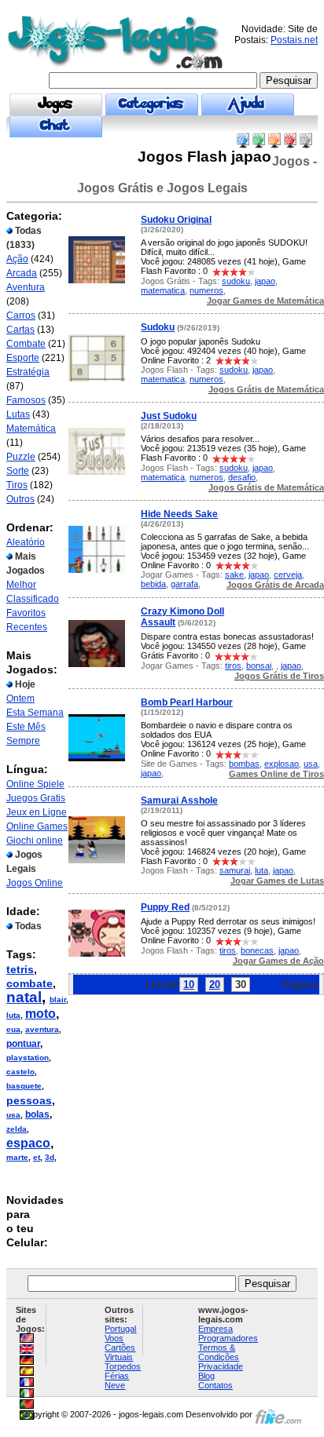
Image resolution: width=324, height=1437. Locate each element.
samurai (234, 870)
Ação (17, 258)
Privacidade (220, 1366)
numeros (206, 290)
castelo (20, 1071)
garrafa (184, 584)
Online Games (37, 826)
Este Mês (26, 726)
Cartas (20, 329)
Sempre (23, 740)
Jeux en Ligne (36, 812)
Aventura (25, 287)
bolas (37, 1114)
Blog (206, 1375)
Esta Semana (35, 712)
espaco (28, 1143)
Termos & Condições (218, 1352)
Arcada (21, 273)
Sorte (17, 470)
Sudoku (158, 327)
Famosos (26, 400)
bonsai (258, 665)
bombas (244, 763)
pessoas (29, 1100)
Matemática (31, 428)
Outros (20, 499)
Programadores (228, 1338)
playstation (27, 1057)
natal (24, 997)
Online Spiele (35, 784)
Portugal (120, 1328)
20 (214, 984)
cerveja (288, 574)
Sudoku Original (176, 219)
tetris (20, 969)
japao (265, 281)
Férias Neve (117, 1380)
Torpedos (123, 1366)
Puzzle (20, 456)
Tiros (17, 485)
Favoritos (26, 612)
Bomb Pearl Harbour (187, 702)
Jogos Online (34, 882)
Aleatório (25, 542)
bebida (153, 584)
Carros (20, 315)
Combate (26, 343)
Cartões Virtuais (120, 1352)
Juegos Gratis (35, 798)
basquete (24, 1085)
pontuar (23, 1043)
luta (13, 1015)
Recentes (26, 627)
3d (49, 1157)
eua (13, 1029)
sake (234, 574)
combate (29, 983)
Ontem (20, 698)
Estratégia (28, 372)
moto (40, 1013)
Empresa (215, 1328)
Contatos (215, 1385)
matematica (163, 290)
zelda (16, 1129)
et (36, 1157)
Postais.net (294, 40)
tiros (233, 665)
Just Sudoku (169, 415)
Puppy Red (165, 907)
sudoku (236, 281)
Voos (114, 1338)
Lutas (18, 414)
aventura (42, 1029)
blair (58, 999)
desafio (242, 477)
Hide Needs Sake (179, 514)
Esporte (22, 357)
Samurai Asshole (179, 800)
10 (188, 984)
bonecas (257, 950)
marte (17, 1157)
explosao (281, 763)
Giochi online (34, 840)
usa (13, 1115)
